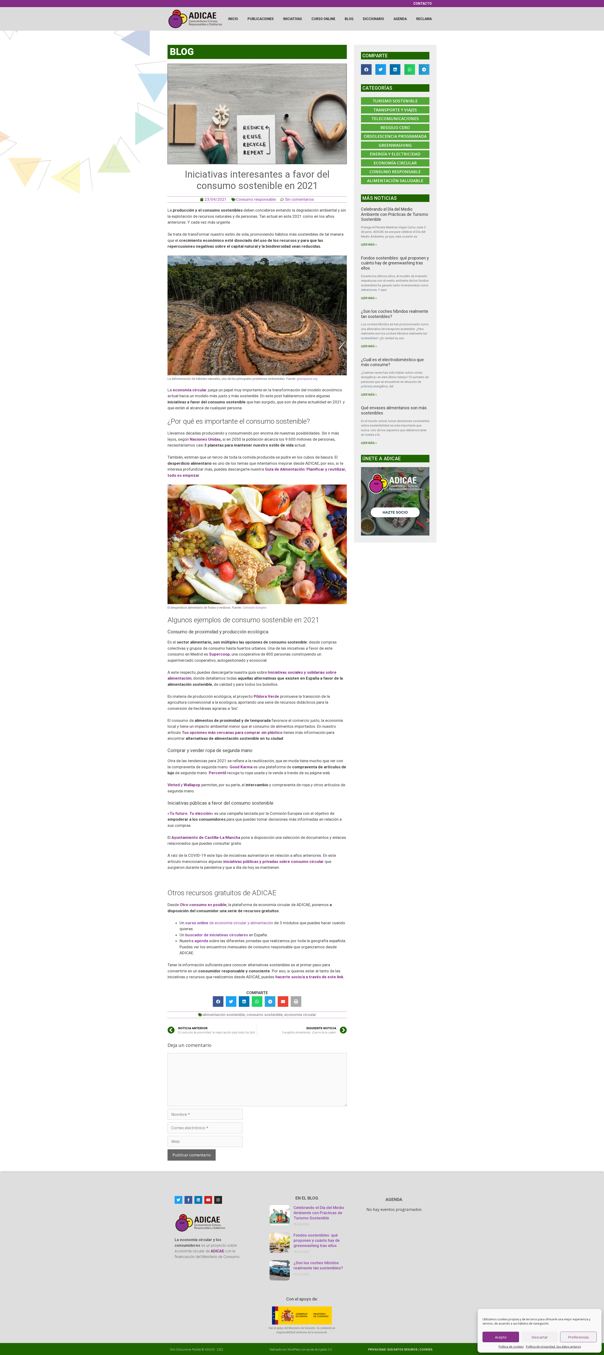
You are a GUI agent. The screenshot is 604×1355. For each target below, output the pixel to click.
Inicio (233, 19)
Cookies (425, 1349)
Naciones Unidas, (206, 439)
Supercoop (219, 654)
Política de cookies (511, 1347)
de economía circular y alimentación (229, 922)
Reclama (424, 19)
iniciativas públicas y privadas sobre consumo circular (273, 861)
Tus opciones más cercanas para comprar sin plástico (232, 732)
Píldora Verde (266, 696)
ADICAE (210, 1349)
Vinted (174, 784)
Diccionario (373, 19)
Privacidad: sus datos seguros (393, 1349)
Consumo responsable (256, 199)
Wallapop (192, 784)
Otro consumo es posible (203, 904)
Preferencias (578, 1337)
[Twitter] (178, 1200)
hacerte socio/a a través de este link (309, 976)
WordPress (294, 1349)
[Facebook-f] (188, 1200)
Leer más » (369, 244)
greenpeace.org (307, 379)
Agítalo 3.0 (325, 1349)
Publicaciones (260, 19)
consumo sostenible (265, 1014)
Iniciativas (292, 19)
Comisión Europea (254, 607)
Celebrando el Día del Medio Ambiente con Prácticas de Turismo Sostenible (394, 214)
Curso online (323, 19)
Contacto (422, 3)
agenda (201, 940)
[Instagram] (218, 1200)
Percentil (217, 772)
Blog (349, 19)
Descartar (540, 1337)
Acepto (501, 1337)
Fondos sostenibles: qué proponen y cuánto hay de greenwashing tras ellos (395, 263)
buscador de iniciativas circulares (216, 935)
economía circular (190, 390)
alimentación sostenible (224, 1014)
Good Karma (241, 767)
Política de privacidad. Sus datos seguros (553, 1347)
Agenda (400, 19)
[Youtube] (208, 1200)
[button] (218, 1001)
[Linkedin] (198, 1200)
